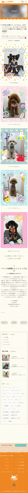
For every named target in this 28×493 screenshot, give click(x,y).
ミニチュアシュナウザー (15, 390)
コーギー (4, 399)
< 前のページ (4, 322)
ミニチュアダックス (16, 393)
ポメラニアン (8, 396)
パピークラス (6, 342)
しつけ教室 (5, 337)
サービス (13, 409)
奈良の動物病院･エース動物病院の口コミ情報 (11, 418)
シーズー (9, 393)
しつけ (9, 409)
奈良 (16, 399)
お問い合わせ (21, 403)
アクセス (12, 406)
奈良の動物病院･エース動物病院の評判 (10, 415)
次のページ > (23, 322)
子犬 (6, 387)
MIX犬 (14, 396)
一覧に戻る (14, 322)
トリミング (3, 312)
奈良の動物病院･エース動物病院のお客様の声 (11, 412)
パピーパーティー (15, 387)
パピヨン (4, 393)
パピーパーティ (6, 344)
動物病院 (10, 421)
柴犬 (23, 393)
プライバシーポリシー (13, 403)
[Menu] (25, 1)
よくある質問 (17, 406)
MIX (3, 396)
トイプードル (19, 396)
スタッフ (4, 409)
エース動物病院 (5, 406)
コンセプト (5, 421)
